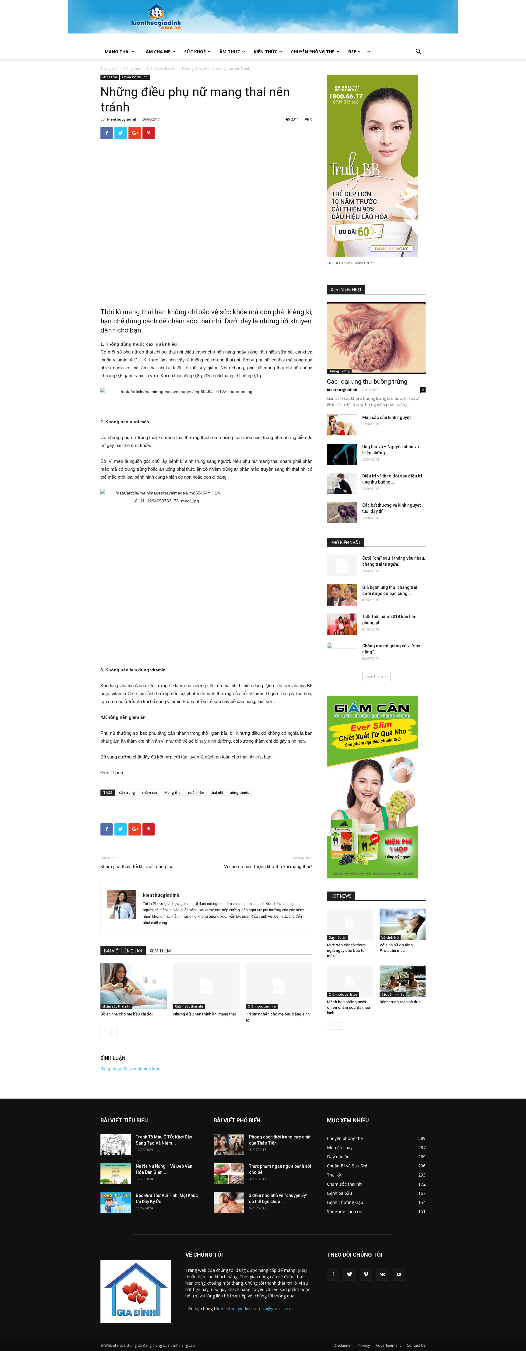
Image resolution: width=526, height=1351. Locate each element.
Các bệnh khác (392, 994)
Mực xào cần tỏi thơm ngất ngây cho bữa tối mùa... (346, 950)
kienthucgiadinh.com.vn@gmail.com (256, 1308)
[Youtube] (399, 1274)
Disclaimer (343, 1345)
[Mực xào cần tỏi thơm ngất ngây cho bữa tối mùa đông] (350, 924)
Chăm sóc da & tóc (343, 994)
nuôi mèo (196, 792)
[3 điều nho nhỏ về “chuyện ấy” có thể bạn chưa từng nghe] (229, 1202)
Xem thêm (374, 676)
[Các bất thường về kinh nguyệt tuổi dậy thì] (342, 512)
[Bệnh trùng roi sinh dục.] (403, 981)
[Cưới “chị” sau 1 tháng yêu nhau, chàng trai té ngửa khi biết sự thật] (342, 565)
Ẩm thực (229, 52)
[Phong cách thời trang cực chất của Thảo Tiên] (229, 1144)
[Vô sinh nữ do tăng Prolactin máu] (403, 924)
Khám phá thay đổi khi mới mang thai (137, 866)
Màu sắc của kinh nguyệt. (387, 417)
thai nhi (217, 792)
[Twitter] (349, 1274)
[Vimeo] (366, 1274)
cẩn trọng (127, 792)
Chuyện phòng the (313, 52)
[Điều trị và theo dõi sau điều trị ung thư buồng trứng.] (342, 483)
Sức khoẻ (195, 52)
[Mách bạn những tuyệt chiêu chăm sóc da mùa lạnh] (350, 981)
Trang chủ (108, 68)
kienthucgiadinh (122, 119)
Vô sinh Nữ (390, 937)
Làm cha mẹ (156, 52)
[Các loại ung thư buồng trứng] (376, 338)
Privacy (364, 1345)
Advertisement (388, 1345)
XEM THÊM (160, 950)
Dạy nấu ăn (337, 937)
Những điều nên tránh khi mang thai (204, 1014)
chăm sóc (150, 792)
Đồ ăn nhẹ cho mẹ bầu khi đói (126, 1014)
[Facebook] (333, 1274)
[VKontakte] (382, 1274)
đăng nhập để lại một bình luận (130, 1068)
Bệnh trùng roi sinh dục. (401, 1002)
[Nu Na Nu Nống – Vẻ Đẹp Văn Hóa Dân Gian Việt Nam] (115, 1173)
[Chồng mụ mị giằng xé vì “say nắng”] (342, 653)
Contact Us (416, 1345)
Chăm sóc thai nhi (161, 68)
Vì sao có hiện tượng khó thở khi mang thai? (268, 866)
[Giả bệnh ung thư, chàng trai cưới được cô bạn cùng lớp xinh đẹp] (342, 595)
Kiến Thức (265, 52)
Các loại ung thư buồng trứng (367, 381)
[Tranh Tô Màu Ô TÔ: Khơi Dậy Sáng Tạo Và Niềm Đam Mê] (115, 1144)
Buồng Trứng (339, 371)
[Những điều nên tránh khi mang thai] (206, 986)
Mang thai (117, 52)
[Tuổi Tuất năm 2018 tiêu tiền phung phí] (342, 624)
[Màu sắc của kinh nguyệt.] (342, 424)
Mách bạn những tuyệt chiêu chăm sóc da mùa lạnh (348, 1007)
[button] (418, 52)
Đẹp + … (356, 52)
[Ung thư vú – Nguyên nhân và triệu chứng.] (342, 454)
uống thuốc (239, 792)
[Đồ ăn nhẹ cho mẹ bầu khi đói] (133, 986)
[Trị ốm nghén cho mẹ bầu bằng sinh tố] (279, 986)
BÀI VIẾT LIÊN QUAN (123, 950)
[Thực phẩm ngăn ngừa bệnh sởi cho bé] (229, 1173)
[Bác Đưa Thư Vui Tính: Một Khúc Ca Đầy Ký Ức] (115, 1202)
